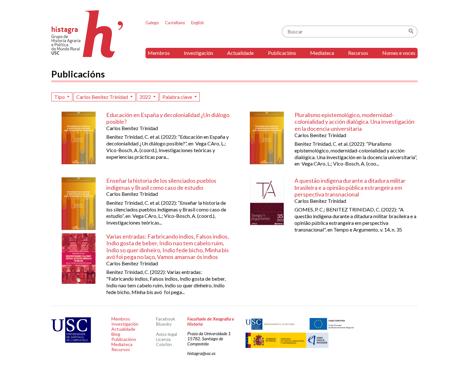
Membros (159, 53)
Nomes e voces (398, 53)
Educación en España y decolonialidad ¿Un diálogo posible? (167, 118)
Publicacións (282, 53)
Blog (115, 334)
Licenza (163, 339)
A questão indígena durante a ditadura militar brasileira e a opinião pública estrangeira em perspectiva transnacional (350, 187)
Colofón (164, 344)
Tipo (60, 97)
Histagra (87, 34)
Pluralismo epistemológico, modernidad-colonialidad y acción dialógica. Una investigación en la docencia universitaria (354, 121)
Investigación (198, 53)
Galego (152, 22)
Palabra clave (177, 97)
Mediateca (322, 53)
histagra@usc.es (201, 353)
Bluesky (164, 324)
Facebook (165, 318)
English (197, 22)
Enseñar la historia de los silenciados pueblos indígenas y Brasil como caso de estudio (161, 184)
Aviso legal (166, 334)
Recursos (358, 53)
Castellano (175, 22)
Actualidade (240, 53)
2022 (145, 97)
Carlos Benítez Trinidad (102, 97)
